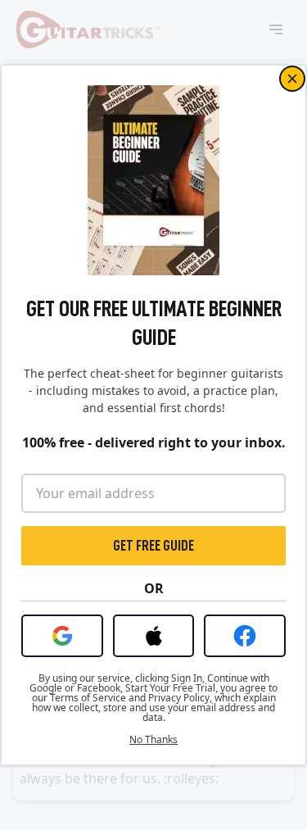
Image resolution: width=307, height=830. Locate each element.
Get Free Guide (153, 545)
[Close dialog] (292, 78)
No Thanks (153, 740)
